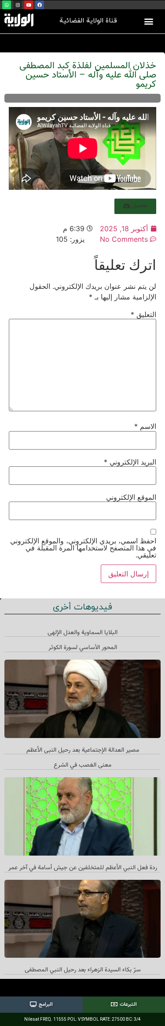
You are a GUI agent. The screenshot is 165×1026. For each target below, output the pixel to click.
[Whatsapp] (6, 4)
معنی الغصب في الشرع (82, 765)
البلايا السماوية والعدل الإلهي (82, 633)
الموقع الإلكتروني (131, 497)
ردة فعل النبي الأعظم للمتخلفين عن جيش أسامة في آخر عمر (82, 868)
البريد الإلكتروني (130, 461)
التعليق (143, 314)
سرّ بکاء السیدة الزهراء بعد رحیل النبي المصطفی (83, 970)
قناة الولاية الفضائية (88, 21)
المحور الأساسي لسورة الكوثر (82, 648)
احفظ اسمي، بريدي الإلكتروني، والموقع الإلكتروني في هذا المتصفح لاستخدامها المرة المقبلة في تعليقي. (83, 547)
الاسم (145, 426)
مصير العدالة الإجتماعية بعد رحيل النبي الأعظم (82, 750)
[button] (148, 21)
